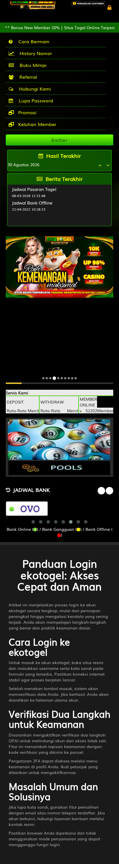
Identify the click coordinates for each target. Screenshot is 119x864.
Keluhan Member (36, 124)
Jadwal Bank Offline (32, 202)
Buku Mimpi (32, 64)
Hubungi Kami (33, 88)
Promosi (26, 112)
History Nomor (34, 53)
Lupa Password (34, 100)
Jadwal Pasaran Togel (34, 189)
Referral (26, 76)
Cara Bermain (32, 41)
